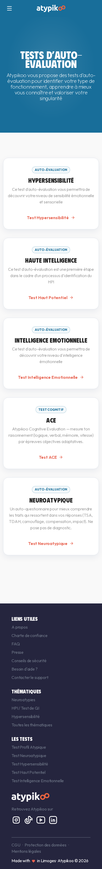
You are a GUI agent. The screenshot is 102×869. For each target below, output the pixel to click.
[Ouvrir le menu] (9, 8)
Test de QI (30, 708)
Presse (18, 652)
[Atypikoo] (51, 8)
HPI (15, 708)
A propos (20, 627)
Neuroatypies (23, 699)
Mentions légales (26, 851)
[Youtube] (41, 819)
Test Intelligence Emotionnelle (38, 780)
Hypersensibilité (25, 716)
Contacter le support (30, 677)
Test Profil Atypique (29, 747)
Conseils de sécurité (29, 660)
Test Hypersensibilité (30, 764)
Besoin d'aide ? (25, 669)
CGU (16, 845)
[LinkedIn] (53, 819)
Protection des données (45, 845)
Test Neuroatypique (29, 755)
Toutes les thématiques (32, 724)
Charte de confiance (30, 635)
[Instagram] (17, 819)
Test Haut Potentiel (29, 772)
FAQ (16, 643)
